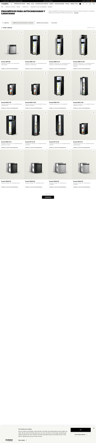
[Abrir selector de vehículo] (86, 3)
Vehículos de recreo (59, 3)
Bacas (32, 3)
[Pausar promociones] (2, 1)
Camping (51, 3)
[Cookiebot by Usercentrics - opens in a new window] (9, 440)
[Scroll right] (80, 4)
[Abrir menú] (11, 3)
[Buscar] (83, 3)
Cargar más (48, 197)
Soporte (84, 1)
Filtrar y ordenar (7, 27)
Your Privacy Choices (80, 434)
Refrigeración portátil (19, 3)
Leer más (76, 12)
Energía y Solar (74, 3)
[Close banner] (93, 428)
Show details (21, 440)
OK (80, 429)
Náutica (67, 3)
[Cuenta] (90, 3)
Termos (28, 3)
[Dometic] (5, 3)
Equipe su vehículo (48, 1)
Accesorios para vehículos (41, 3)
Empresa (88, 1)
